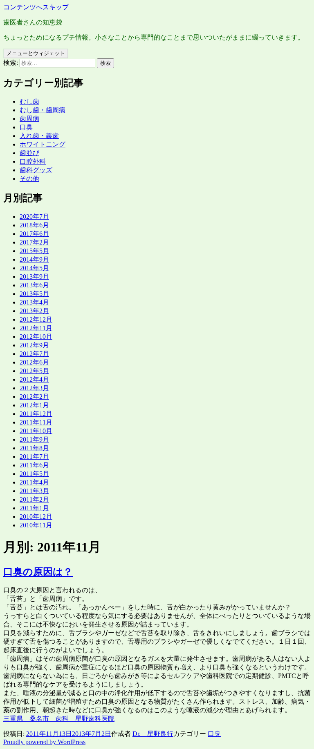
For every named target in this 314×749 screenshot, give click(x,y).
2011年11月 (36, 422)
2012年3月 (34, 388)
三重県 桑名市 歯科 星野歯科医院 (58, 718)
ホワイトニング (42, 144)
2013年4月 (34, 302)
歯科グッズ (36, 170)
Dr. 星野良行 (152, 733)
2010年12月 (36, 516)
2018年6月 (34, 225)
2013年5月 (34, 293)
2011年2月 (34, 499)
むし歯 (29, 101)
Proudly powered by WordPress (44, 741)
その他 (29, 178)
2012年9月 (34, 345)
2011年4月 (34, 482)
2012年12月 (36, 319)
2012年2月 (34, 396)
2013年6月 (34, 285)
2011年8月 (34, 448)
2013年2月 (34, 310)
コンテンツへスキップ (36, 7)
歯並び (29, 152)
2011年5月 (34, 473)
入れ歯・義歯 (39, 135)
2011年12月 (36, 413)
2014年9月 (34, 259)
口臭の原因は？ (38, 572)
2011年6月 (34, 465)
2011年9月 (34, 439)
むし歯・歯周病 (42, 110)
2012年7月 (34, 353)
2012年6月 (34, 362)
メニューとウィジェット (36, 53)
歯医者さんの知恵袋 (32, 22)
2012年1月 (34, 405)
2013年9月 (34, 276)
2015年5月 (34, 250)
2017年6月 (34, 233)
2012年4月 (34, 379)
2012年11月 (36, 327)
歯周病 (29, 118)
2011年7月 (34, 456)
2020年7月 (34, 216)
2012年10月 (36, 336)
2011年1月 (34, 508)
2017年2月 (34, 242)
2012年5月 (34, 370)
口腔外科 (33, 161)
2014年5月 (34, 267)
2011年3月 (34, 490)
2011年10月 (36, 430)
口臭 (26, 127)
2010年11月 (36, 525)
